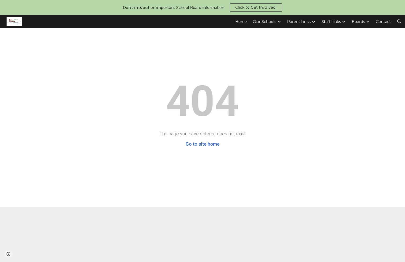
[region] (202, 7)
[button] (399, 21)
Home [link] (241, 21)
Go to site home (203, 144)
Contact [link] (383, 21)
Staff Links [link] (331, 21)
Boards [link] (358, 21)
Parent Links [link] (299, 21)
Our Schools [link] (264, 21)
